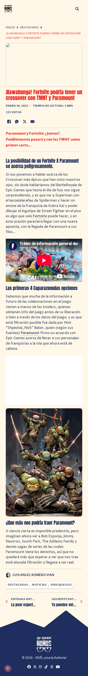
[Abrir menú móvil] (68, 9)
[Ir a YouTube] (58, 667)
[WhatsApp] (17, 121)
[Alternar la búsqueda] (77, 9)
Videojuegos (61, 585)
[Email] (32, 121)
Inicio (10, 27)
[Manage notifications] (7, 668)
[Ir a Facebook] (29, 667)
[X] (24, 121)
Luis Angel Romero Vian (33, 575)
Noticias (39, 585)
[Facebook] (9, 121)
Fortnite (40, 216)
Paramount (30, 333)
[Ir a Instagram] (41, 667)
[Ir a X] (35, 667)
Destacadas (29, 27)
